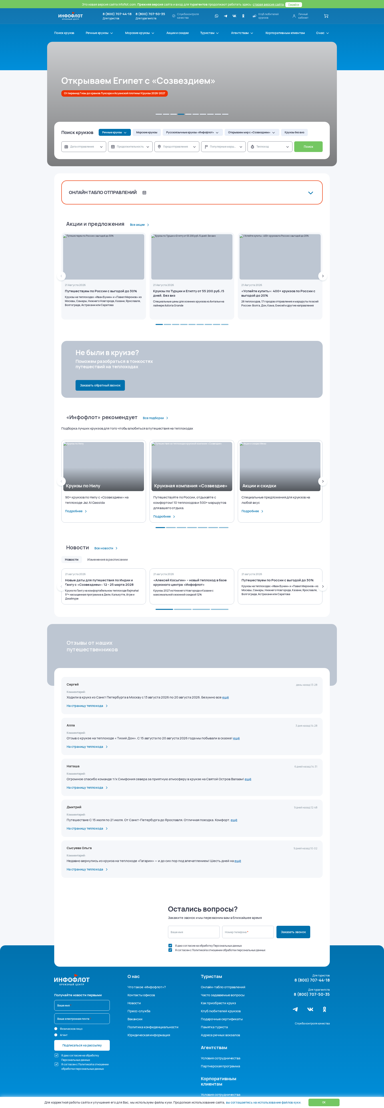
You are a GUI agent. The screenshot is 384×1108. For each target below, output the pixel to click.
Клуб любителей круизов (221, 1011)
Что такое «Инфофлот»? (147, 987)
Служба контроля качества (312, 1023)
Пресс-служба (139, 1011)
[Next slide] (322, 276)
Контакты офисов (141, 995)
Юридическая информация (149, 1035)
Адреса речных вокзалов (220, 1035)
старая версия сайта (268, 4)
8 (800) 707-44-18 (117, 14)
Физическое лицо (71, 1029)
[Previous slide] (61, 276)
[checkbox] (170, 945)
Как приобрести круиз (218, 1003)
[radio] (55, 1028)
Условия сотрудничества (220, 1058)
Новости (134, 1003)
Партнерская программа (220, 1066)
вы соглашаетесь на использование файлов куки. (263, 1102)
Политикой (199, 950)
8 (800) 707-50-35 (150, 14)
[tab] (159, 114)
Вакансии (135, 1019)
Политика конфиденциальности (153, 1027)
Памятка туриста (214, 1027)
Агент (64, 1035)
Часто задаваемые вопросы (222, 995)
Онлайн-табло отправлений (223, 987)
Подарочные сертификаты (222, 1019)
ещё (225, 697)
